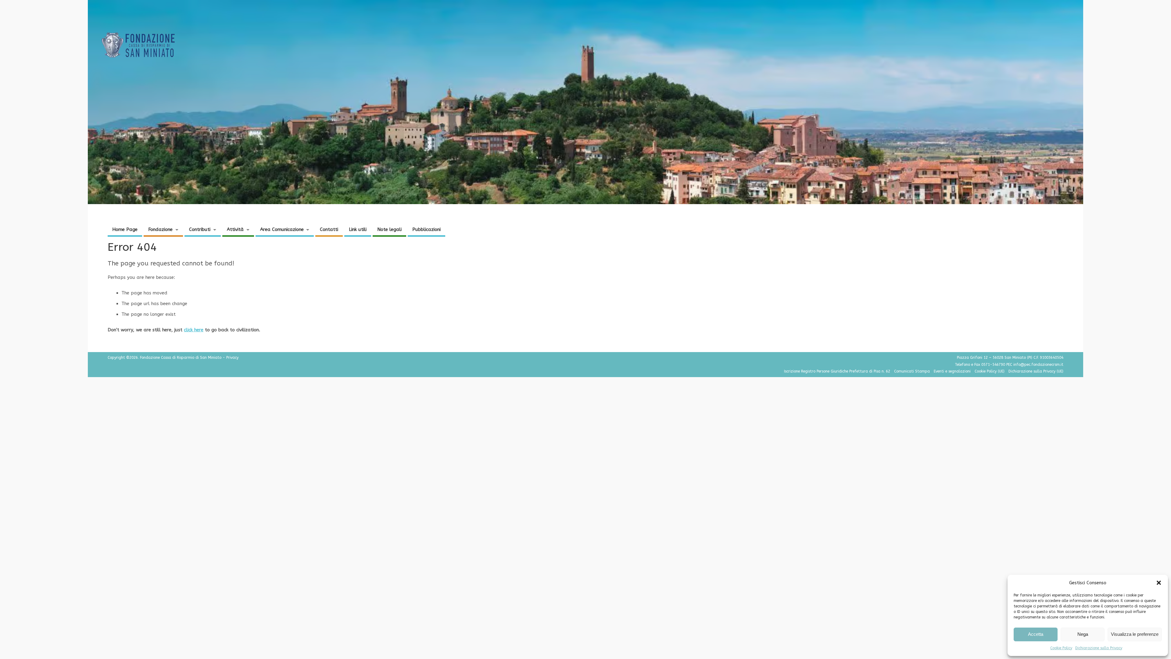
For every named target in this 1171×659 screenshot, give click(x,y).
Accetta (1035, 634)
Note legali (389, 229)
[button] (1159, 583)
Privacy (232, 357)
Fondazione (160, 229)
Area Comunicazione (282, 229)
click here (193, 330)
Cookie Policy (1061, 648)
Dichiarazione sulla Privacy (1098, 648)
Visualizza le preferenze (1134, 634)
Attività (235, 229)
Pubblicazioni (426, 229)
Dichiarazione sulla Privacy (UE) (1035, 371)
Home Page (125, 229)
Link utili (358, 229)
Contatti (329, 229)
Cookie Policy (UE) (989, 371)
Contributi (199, 229)
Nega (1082, 634)
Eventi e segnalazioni (952, 371)
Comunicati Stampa (912, 371)
